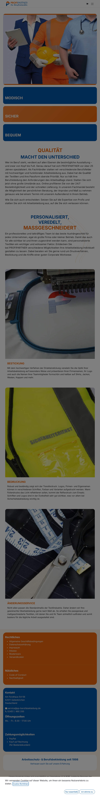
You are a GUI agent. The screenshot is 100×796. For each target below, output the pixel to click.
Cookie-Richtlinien (20, 784)
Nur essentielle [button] (71, 792)
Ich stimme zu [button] (87, 792)
